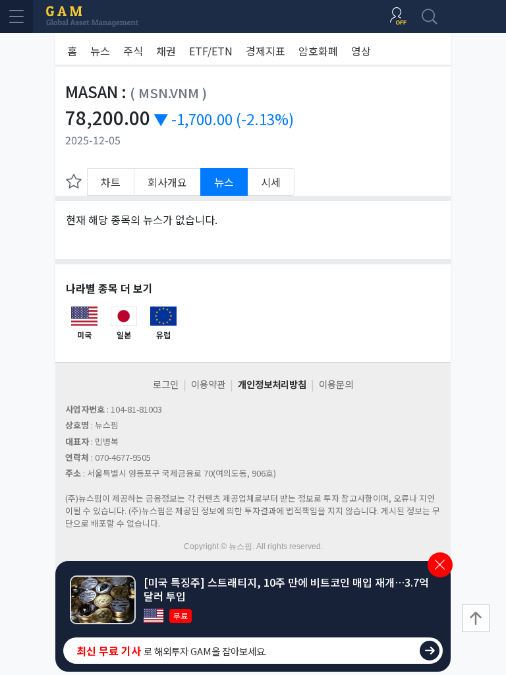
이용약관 (208, 384)
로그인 (166, 384)
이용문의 (336, 384)
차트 (111, 182)
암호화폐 (318, 51)
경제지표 (265, 51)
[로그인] (397, 16)
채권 (166, 51)
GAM (92, 16)
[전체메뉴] (16, 16)
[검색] (429, 16)
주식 (133, 51)
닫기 (440, 564)
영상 (361, 51)
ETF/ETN (211, 51)
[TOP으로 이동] (476, 618)
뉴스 (100, 51)
